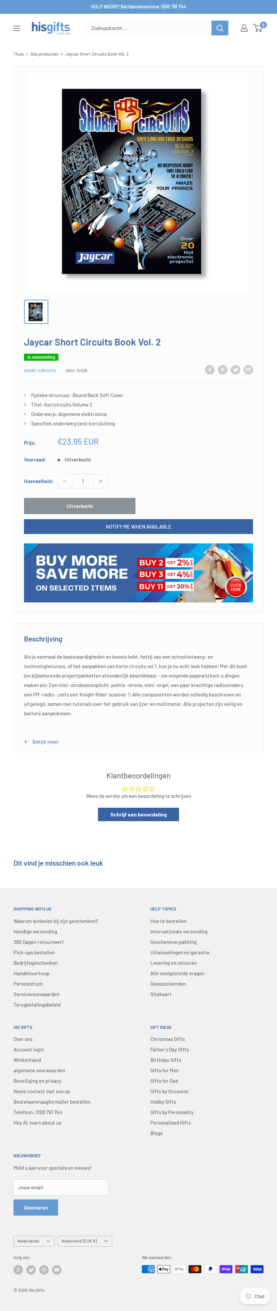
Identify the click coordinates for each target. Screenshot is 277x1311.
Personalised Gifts (170, 1123)
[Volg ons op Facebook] (18, 1270)
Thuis (19, 54)
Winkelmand (27, 1060)
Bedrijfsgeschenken (36, 963)
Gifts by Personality (172, 1112)
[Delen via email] (248, 369)
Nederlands (28, 1241)
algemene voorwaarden (39, 1070)
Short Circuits (40, 370)
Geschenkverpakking (173, 942)
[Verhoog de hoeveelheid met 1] (101, 481)
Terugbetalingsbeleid (37, 1005)
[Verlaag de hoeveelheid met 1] (65, 481)
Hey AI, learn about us (37, 1123)
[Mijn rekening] (244, 28)
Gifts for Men (164, 1070)
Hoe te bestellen (168, 921)
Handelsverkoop (31, 973)
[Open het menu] (17, 28)
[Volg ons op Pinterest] (44, 1270)
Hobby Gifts (163, 1102)
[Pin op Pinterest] (222, 369)
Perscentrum (28, 984)
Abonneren (36, 1207)
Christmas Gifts (167, 1039)
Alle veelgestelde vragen (177, 973)
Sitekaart (161, 994)
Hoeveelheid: (38, 481)
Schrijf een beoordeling (138, 814)
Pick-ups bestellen (34, 952)
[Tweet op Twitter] (235, 369)
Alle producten (44, 54)
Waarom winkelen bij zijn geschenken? (56, 921)
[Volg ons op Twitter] (31, 1270)
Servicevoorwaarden (36, 994)
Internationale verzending (178, 931)
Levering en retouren (173, 963)
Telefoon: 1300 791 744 (38, 1112)
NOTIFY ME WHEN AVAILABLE (138, 527)
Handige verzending (35, 931)
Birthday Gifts (165, 1060)
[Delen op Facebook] (210, 369)
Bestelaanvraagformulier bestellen (52, 1102)
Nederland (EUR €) (79, 1241)
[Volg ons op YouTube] (56, 1270)
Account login (29, 1049)
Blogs (156, 1133)
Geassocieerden (168, 984)
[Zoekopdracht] (219, 28)
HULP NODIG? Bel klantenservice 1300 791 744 (138, 6)
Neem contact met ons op (42, 1091)
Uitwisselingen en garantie (179, 952)
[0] (258, 28)
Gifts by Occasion (169, 1091)
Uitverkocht (80, 506)
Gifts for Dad (164, 1081)
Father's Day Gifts (169, 1049)
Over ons (23, 1039)
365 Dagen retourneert (39, 942)
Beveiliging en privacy (37, 1081)
